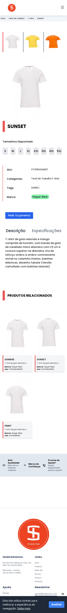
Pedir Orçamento (19, 215)
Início (3, 18)
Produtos (38, 566)
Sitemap (6, 593)
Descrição (16, 230)
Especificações (46, 230)
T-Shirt (31, 18)
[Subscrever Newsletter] (62, 594)
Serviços (38, 578)
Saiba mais (23, 608)
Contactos (39, 581)
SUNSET (40, 18)
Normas (38, 574)
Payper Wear (40, 196)
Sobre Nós (39, 570)
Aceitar (56, 604)
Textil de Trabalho (16, 18)
